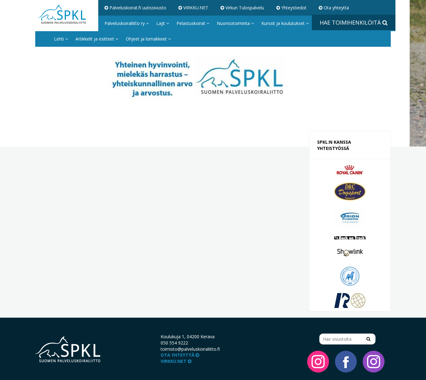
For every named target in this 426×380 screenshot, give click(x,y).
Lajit (161, 23)
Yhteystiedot (293, 8)
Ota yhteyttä (335, 8)
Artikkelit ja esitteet (95, 39)
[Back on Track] (349, 237)
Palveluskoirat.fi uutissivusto (137, 8)
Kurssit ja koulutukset (283, 23)
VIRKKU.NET (195, 8)
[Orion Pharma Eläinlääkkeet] (349, 217)
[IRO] (349, 300)
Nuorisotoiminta (234, 23)
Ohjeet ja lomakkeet (147, 39)
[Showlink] (349, 252)
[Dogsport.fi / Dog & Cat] (349, 191)
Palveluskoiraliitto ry (125, 23)
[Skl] (350, 276)
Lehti (59, 39)
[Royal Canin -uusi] (349, 169)
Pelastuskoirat (191, 23)
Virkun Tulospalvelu (244, 8)
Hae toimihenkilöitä (351, 22)
